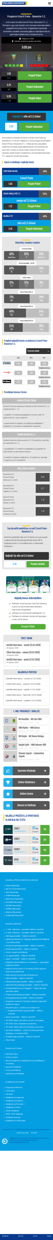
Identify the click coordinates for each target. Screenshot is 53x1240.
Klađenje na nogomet (15, 1097)
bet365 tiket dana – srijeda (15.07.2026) (23, 701)
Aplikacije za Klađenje (15, 1074)
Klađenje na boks (13, 1107)
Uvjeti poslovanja (22, 1133)
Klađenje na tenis (13, 1117)
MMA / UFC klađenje (14, 1114)
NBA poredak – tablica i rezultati (19, 978)
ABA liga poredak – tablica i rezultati (21, 936)
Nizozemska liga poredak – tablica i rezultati (24, 982)
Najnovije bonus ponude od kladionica (22, 975)
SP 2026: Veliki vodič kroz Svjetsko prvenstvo (25, 1027)
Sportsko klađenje (13, 1067)
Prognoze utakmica (14, 1087)
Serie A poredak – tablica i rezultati (20, 1017)
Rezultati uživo (12, 1054)
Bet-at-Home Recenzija (16, 889)
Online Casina (12, 1057)
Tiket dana (10, 1040)
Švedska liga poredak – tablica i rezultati (23, 1037)
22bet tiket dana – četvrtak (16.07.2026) (24, 695)
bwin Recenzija (12, 892)
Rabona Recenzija (13, 912)
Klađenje (5, 1236)
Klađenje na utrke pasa (15, 1121)
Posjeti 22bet (28, 626)
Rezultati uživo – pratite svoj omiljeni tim (23, 1008)
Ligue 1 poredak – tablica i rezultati (20, 959)
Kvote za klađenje (13, 1070)
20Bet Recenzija (13, 896)
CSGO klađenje (12, 1111)
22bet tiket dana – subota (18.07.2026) (23, 684)
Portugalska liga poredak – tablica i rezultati (24, 998)
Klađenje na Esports (14, 1101)
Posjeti (34, 126)
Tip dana (9, 1094)
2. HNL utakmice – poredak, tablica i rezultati (25, 933)
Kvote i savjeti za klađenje (16, 952)
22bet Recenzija (12, 886)
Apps (49, 1236)
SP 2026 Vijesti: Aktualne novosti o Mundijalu (25, 1020)
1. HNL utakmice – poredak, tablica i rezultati (25, 929)
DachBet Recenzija (14, 902)
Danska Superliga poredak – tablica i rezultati (25, 946)
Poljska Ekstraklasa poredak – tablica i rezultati (26, 995)
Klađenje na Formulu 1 (15, 1104)
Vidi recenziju (20, 831)
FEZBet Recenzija (13, 906)
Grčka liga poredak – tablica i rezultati (22, 949)
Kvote (35, 1236)
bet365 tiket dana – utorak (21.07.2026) (23, 679)
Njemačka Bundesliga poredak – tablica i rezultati (27, 985)
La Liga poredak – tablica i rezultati (20, 956)
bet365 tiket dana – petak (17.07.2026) (23, 690)
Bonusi (20, 1236)
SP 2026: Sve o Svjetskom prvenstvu (21, 1024)
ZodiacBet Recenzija (14, 915)
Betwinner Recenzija (14, 899)
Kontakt (34, 1133)
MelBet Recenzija (13, 909)
